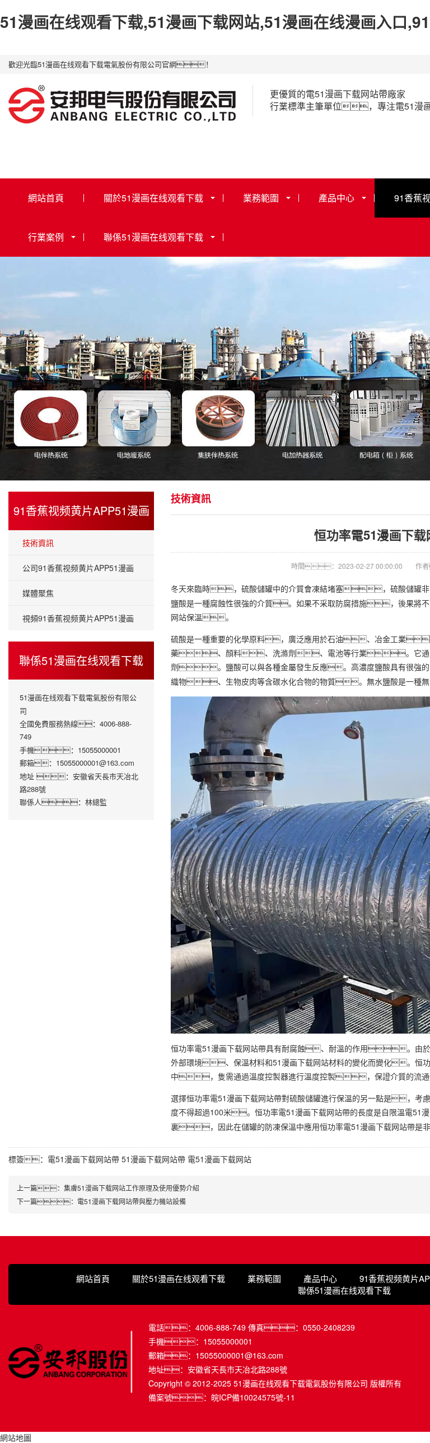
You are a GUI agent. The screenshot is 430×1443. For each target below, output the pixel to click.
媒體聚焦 (38, 592)
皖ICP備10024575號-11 (253, 1397)
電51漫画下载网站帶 (83, 1158)
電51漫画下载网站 (219, 1158)
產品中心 (336, 197)
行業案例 (46, 236)
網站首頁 (46, 197)
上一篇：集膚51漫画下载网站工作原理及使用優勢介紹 (108, 1187)
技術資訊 (38, 542)
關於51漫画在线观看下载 (153, 197)
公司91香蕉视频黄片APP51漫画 (78, 567)
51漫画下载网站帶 (153, 1158)
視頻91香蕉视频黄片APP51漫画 (78, 618)
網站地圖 (15, 1437)
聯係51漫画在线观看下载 (153, 236)
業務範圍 (261, 197)
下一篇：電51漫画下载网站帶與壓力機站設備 (101, 1201)
